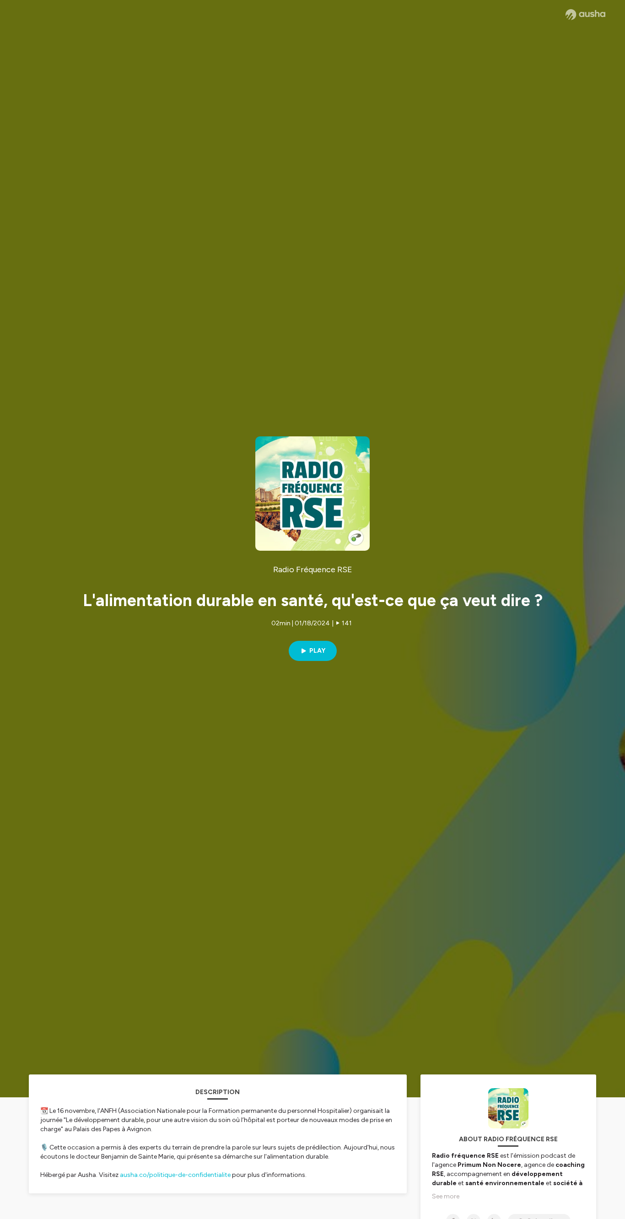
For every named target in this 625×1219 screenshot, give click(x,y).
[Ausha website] (585, 14)
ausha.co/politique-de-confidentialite (175, 1175)
